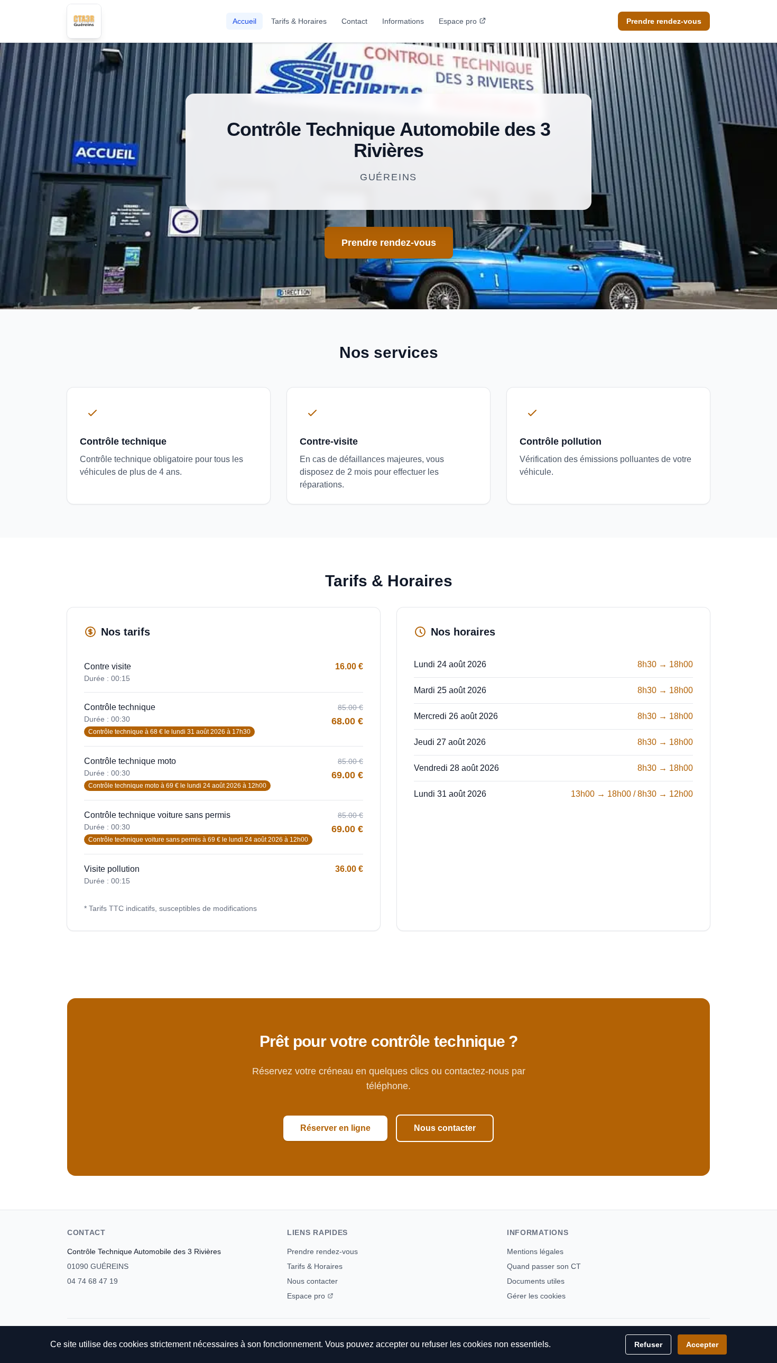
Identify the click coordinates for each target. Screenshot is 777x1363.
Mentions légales (535, 1251)
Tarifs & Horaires (299, 21)
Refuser (648, 1344)
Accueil (244, 21)
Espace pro (458, 21)
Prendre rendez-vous (663, 21)
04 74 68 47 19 (92, 1281)
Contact (354, 21)
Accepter (702, 1344)
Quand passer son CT (544, 1266)
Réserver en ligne (335, 1127)
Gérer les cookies (536, 1296)
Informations (403, 21)
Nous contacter (445, 1127)
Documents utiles (536, 1281)
